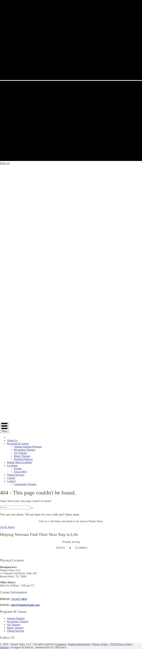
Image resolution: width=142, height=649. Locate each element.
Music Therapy (22, 456)
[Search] (31, 508)
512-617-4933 (19, 599)
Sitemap (4, 647)
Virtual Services (15, 474)
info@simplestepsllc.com (25, 604)
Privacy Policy (100, 644)
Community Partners (25, 484)
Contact (11, 481)
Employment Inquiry (79, 644)
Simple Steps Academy (19, 462)
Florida (18, 468)
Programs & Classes (18, 443)
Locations (12, 465)
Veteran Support (16, 618)
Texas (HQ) (20, 471)
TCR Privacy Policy (121, 644)
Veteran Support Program (28, 446)
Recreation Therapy (25, 449)
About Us (12, 440)
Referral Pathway (23, 459)
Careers (11, 477)
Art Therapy (20, 452)
